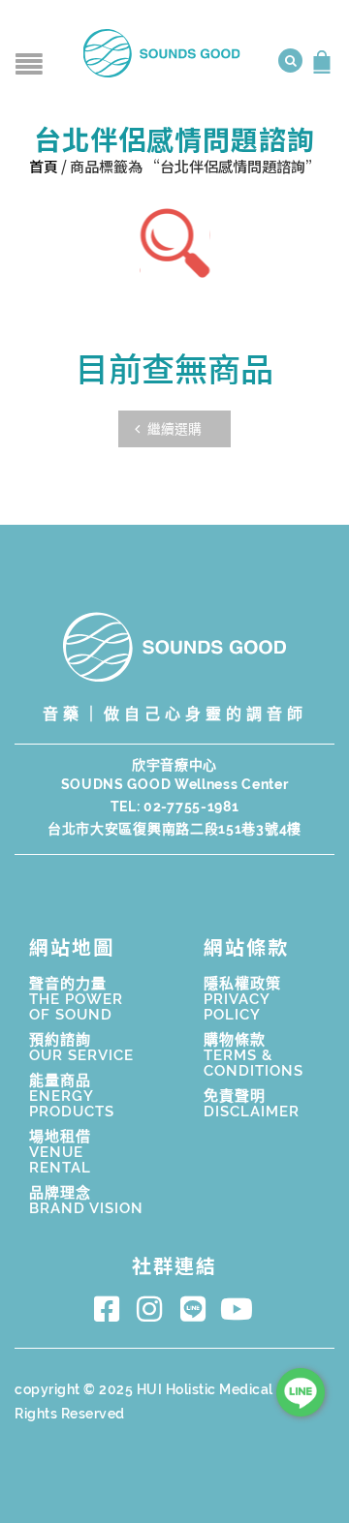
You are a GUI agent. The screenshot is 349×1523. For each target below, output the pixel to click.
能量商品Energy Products (71, 1096)
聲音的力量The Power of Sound (76, 999)
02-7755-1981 (190, 806)
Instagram (154, 1309)
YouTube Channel (240, 1309)
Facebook (110, 1309)
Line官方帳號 (196, 1309)
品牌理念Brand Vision (86, 1200)
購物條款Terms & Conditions (253, 1055)
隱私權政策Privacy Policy (242, 999)
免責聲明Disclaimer (252, 1103)
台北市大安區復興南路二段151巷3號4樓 (174, 829)
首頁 (43, 166)
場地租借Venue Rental (60, 1152)
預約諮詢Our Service (81, 1047)
